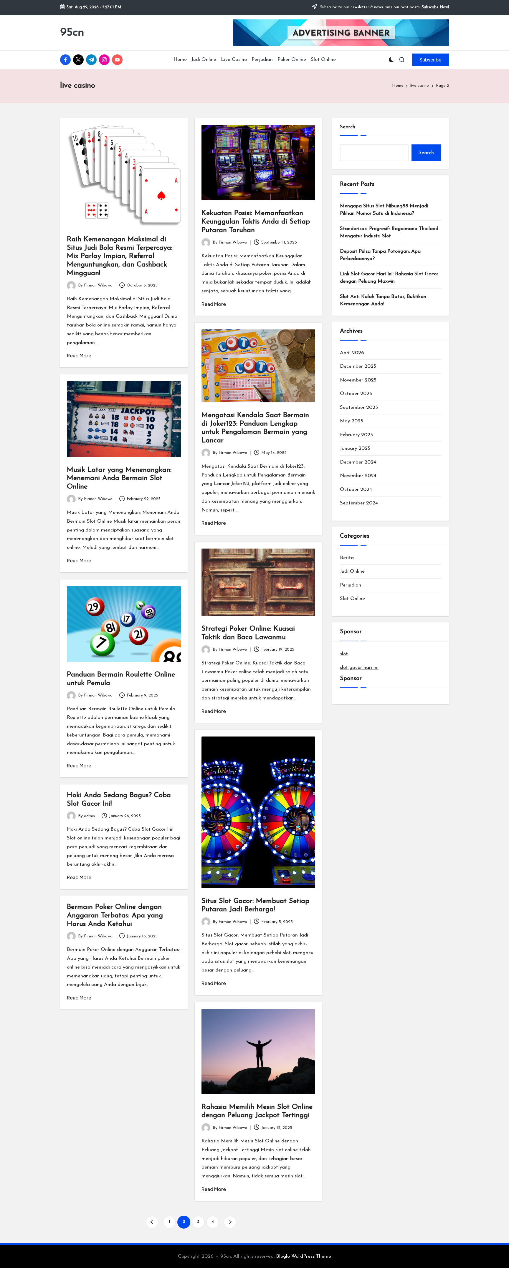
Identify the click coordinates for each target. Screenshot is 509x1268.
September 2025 (359, 407)
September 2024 (359, 503)
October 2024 (356, 489)
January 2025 (355, 448)
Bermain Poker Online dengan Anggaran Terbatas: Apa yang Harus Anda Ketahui (115, 916)
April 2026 (352, 352)
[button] (430, 60)
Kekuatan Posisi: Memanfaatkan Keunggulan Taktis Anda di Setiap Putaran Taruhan (255, 222)
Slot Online (352, 598)
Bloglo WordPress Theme (303, 1256)
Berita (347, 557)
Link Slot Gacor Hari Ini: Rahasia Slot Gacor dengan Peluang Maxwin (389, 277)
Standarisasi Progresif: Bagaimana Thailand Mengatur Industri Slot (389, 232)
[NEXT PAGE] (230, 1222)
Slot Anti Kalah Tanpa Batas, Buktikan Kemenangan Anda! (383, 300)
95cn (72, 33)
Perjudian (350, 585)
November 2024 (358, 475)
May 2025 (351, 421)
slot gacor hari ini (359, 667)
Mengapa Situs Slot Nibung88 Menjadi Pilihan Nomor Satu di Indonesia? (384, 210)
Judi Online (352, 571)
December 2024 (358, 462)
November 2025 (358, 380)
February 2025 (356, 434)
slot (344, 654)
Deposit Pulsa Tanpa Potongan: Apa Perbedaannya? (380, 255)
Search (347, 126)
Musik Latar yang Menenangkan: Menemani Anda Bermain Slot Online (119, 478)
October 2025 (356, 393)
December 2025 (358, 366)
